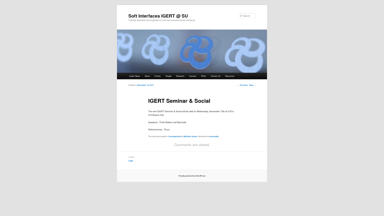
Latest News (134, 76)
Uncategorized (174, 136)
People (168, 76)
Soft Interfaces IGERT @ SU (158, 15)
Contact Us (215, 76)
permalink (214, 136)
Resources (229, 76)
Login (130, 160)
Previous (243, 85)
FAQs (203, 76)
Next (252, 85)
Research (180, 76)
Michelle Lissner (191, 136)
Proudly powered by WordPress (192, 175)
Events (157, 76)
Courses (192, 76)
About (147, 76)
